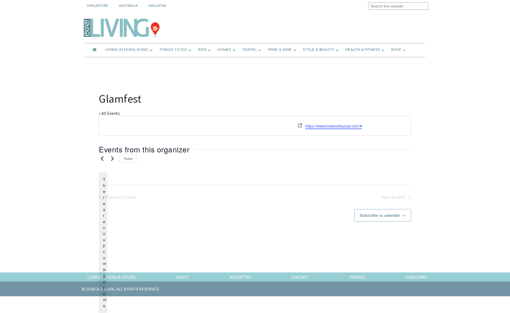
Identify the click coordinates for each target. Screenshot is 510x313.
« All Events (109, 113)
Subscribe (416, 277)
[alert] (103, 242)
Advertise (240, 277)
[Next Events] (112, 159)
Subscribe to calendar (380, 215)
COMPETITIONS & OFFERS (111, 277)
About (182, 277)
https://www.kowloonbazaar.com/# (333, 126)
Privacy (357, 277)
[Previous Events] (102, 159)
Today (128, 158)
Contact (300, 277)
